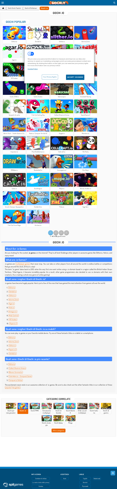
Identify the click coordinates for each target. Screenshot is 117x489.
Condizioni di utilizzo (41, 478)
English (85, 478)
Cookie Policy (33, 69)
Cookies (41, 486)
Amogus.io (13, 311)
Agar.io (11, 303)
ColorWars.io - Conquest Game (20, 376)
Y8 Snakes (13, 319)
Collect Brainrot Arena (17, 368)
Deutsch (85, 482)
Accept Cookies (75, 77)
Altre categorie (58, 430)
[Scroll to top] (113, 473)
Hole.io (11, 307)
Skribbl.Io (12, 291)
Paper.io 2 (13, 323)
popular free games (12, 387)
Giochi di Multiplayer (31, 8)
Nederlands (97, 478)
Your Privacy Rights (50, 77)
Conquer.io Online (15, 380)
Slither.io (12, 295)
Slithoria (12, 287)
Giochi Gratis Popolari (14, 8)
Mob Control (13, 315)
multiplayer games (23, 264)
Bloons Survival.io (15, 372)
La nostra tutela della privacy (40, 482)
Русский (85, 486)
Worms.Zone (13, 299)
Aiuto (64, 478)
